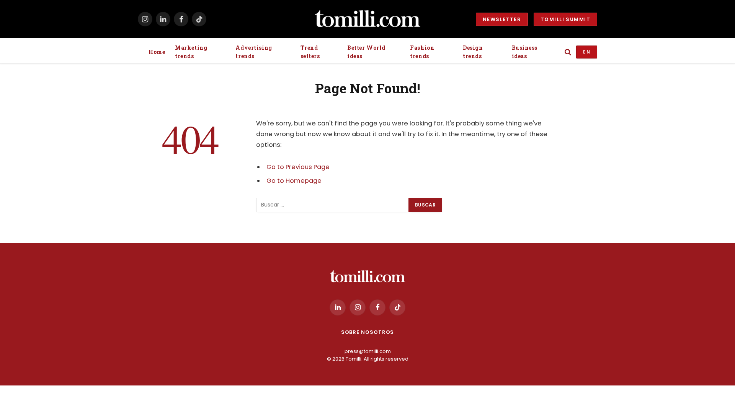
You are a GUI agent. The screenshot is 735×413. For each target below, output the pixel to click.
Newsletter (502, 19)
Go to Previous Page (298, 167)
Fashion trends (422, 52)
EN (586, 52)
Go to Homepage (294, 180)
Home (157, 51)
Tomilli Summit (565, 19)
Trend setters (310, 52)
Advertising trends (253, 52)
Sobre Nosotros (367, 332)
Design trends (473, 52)
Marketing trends (191, 52)
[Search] (568, 52)
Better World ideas (366, 52)
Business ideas (524, 52)
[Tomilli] (367, 19)
